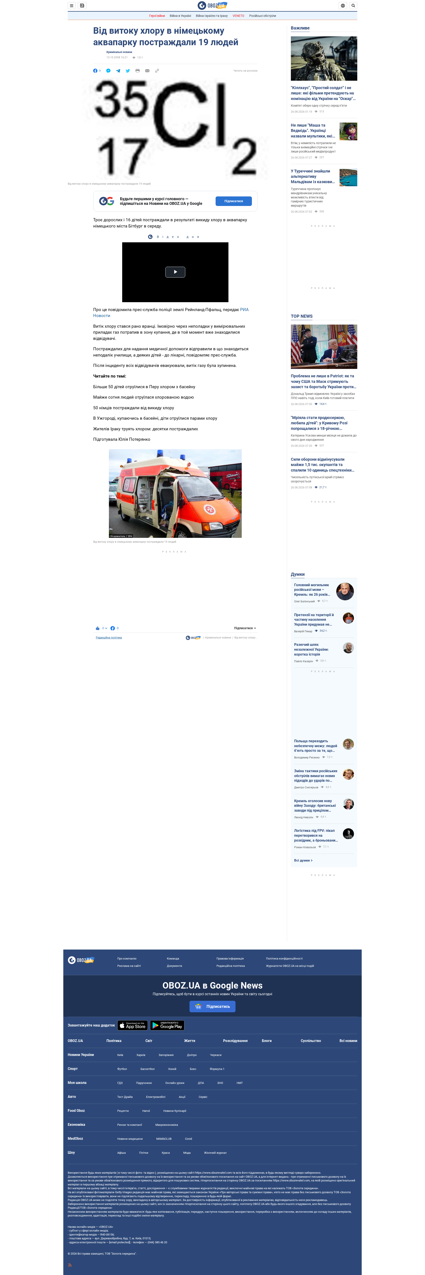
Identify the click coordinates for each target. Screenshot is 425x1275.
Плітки (143, 1152)
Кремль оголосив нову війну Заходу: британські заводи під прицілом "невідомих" (315, 806)
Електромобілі (155, 1097)
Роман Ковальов (305, 847)
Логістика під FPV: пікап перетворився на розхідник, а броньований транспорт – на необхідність (315, 835)
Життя (189, 1041)
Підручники (144, 1083)
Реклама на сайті (129, 966)
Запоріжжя (166, 1055)
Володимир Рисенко (307, 757)
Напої (146, 1110)
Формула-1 (217, 1069)
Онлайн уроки (174, 1083)
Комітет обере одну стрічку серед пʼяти (319, 105)
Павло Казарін (303, 661)
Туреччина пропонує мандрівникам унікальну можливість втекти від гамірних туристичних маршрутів (309, 197)
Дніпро (192, 1055)
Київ (120, 1055)
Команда (173, 958)
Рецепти (123, 1110)
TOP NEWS (302, 316)
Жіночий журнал (215, 1152)
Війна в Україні (180, 16)
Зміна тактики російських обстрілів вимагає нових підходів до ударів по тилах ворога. (315, 776)
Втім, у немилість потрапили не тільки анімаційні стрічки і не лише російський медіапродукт (313, 147)
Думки (298, 574)
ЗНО (220, 1083)
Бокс (193, 1069)
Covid (188, 1138)
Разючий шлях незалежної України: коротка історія (311, 649)
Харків (141, 1055)
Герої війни (157, 16)
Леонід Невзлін (303, 817)
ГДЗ (120, 1083)
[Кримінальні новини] (193, 639)
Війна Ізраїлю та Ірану (212, 16)
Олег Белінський (304, 601)
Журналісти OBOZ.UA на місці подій (290, 966)
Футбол (122, 1069)
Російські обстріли (262, 16)
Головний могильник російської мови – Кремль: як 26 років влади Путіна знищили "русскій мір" (313, 590)
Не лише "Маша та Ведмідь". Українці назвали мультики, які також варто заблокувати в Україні (311, 131)
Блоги (267, 1041)
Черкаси (216, 1055)
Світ (148, 1041)
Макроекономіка (166, 1124)
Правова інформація (230, 958)
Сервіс (203, 1097)
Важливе (300, 28)
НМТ (240, 1083)
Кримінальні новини (119, 52)
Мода (187, 1152)
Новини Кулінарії (174, 1110)
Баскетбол (148, 1069)
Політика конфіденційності (284, 958)
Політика (114, 1041)
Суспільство (311, 1041)
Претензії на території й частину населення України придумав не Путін (314, 620)
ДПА (201, 1083)
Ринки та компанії (129, 1124)
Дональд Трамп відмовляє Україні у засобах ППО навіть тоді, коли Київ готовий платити (323, 396)
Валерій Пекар (303, 631)
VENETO (238, 16)
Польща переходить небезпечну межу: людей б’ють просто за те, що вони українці (315, 746)
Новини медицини (130, 1138)
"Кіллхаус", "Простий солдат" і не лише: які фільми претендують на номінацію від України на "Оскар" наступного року (322, 93)
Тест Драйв (125, 1097)
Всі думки (302, 860)
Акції (182, 1097)
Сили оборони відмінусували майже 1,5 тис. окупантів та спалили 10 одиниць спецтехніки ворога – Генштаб (321, 465)
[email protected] (119, 1242)
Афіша (121, 1152)
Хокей (172, 1069)
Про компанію (127, 958)
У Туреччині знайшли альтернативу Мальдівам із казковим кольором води (313, 177)
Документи (174, 966)
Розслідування (235, 1041)
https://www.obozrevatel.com (213, 1172)
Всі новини (348, 1041)
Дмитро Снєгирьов (306, 787)
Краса (166, 1152)
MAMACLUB (164, 1138)
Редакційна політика (109, 637)
